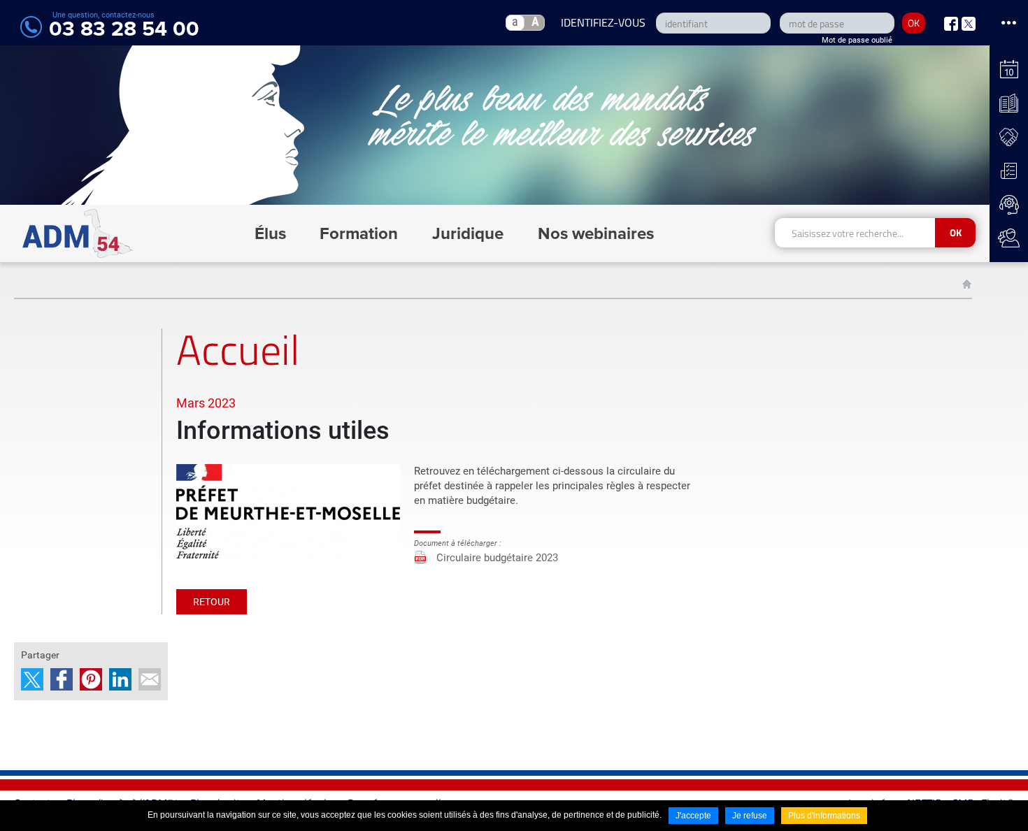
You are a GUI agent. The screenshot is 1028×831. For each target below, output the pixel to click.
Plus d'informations (824, 816)
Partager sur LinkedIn (120, 679)
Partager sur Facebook (61, 679)
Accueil (967, 284)
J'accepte (693, 816)
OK (914, 22)
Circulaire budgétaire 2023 (497, 557)
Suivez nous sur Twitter (969, 24)
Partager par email (149, 679)
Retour (211, 601)
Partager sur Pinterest (91, 679)
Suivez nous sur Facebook (951, 24)
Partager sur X (32, 679)
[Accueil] (78, 233)
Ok (956, 232)
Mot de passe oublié (857, 40)
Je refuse (749, 816)
